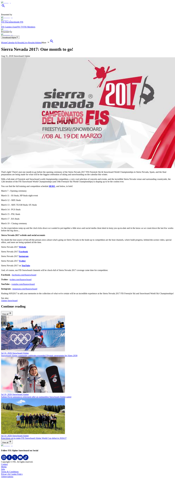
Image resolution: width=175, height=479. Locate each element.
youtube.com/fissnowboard (23, 284)
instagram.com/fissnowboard (24, 289)
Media (4, 467)
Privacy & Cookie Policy (12, 474)
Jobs (3, 469)
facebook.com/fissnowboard (24, 275)
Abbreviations (7, 476)
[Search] (3, 7)
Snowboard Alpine (9, 38)
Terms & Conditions (10, 472)
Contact (4, 464)
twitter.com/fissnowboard (20, 279)
